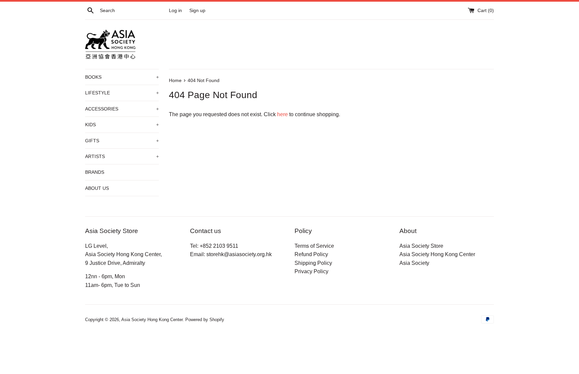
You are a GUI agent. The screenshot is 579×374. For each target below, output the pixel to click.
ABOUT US (97, 188)
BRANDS (94, 172)
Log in (175, 10)
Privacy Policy (311, 271)
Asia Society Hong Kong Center (437, 254)
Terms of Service (314, 246)
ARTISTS (122, 156)
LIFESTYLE (122, 92)
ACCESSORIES (122, 108)
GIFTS (122, 140)
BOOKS (122, 77)
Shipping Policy (313, 263)
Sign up (197, 10)
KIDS (122, 124)
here (282, 114)
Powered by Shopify (204, 319)
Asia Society (414, 263)
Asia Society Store (421, 246)
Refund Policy (311, 254)
